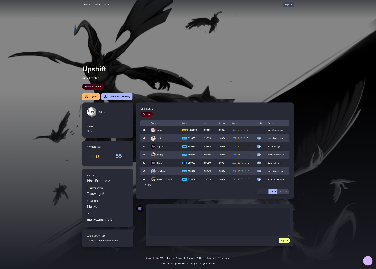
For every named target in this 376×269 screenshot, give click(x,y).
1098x (222, 130)
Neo (184, 263)
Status (190, 258)
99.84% (207, 171)
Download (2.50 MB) (120, 96)
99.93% (207, 154)
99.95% (207, 146)
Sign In (288, 4)
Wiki (106, 4)
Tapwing (94, 193)
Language (225, 258)
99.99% (207, 138)
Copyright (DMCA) (154, 258)
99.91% (207, 163)
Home (87, 4)
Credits (210, 258)
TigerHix (177, 263)
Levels (97, 4)
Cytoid (94, 96)
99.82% (207, 179)
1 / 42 (273, 191)
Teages (194, 263)
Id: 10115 (145, 185)
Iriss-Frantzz (97, 180)
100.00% (208, 130)
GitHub (200, 258)
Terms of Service (175, 258)
